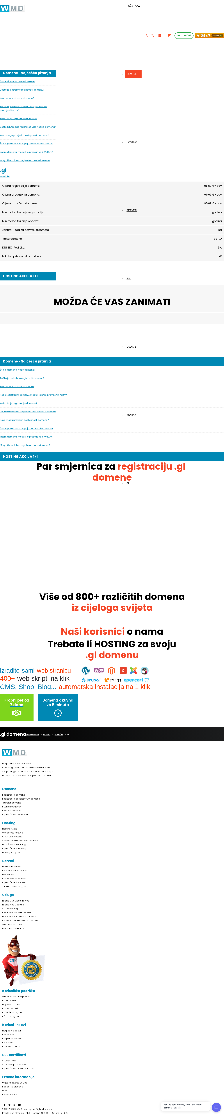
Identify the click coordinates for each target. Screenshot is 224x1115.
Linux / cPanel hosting (14, 844)
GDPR (5, 1090)
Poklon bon (8, 1034)
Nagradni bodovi (11, 1030)
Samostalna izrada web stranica (20, 840)
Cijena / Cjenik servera (14, 882)
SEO (66, 1113)
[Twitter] (9, 1105)
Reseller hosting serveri (14, 870)
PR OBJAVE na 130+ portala (16, 912)
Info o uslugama (11, 1016)
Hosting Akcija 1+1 (11, 852)
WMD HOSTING (32, 734)
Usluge (131, 346)
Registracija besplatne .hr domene (21, 798)
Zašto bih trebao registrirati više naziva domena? (28, 126)
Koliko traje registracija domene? (18, 118)
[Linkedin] (14, 1105)
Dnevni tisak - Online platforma (19, 916)
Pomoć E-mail (10, 1008)
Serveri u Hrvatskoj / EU (14, 886)
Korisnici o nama (11, 1046)
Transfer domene (11, 802)
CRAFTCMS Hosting (12, 836)
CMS (28, 1113)
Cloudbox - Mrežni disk (14, 878)
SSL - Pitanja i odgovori (14, 1064)
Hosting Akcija (9, 828)
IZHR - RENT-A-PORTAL (13, 928)
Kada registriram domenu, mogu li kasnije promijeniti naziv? (23, 108)
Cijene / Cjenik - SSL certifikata (18, 1068)
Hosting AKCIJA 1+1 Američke (47, 1113)
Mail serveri (8, 874)
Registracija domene (13, 794)
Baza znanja (9, 1000)
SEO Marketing (10, 908)
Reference (7, 1042)
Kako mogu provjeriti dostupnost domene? (24, 135)
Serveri (131, 210)
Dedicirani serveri (11, 866)
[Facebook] (4, 1105)
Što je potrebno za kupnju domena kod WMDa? (26, 143)
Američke (5, 176)
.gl (3, 170)
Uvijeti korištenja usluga (14, 1082)
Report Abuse (9, 1094)
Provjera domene (11, 810)
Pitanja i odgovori (11, 806)
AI (127, 483)
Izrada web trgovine (13, 904)
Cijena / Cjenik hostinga (15, 848)
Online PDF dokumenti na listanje (20, 920)
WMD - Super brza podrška (16, 996)
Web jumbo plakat (12, 924)
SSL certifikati (9, 1060)
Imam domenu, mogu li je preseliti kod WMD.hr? (26, 152)
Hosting (131, 142)
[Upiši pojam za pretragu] (146, 36)
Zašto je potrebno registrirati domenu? (22, 89)
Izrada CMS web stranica (15, 900)
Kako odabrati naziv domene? (17, 98)
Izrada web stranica (13, 1113)
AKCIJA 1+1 (184, 35)
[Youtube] (19, 1105)
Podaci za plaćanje (12, 1086)
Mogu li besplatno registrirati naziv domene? (25, 160)
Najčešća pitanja (11, 1004)
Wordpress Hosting (12, 832)
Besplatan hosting (12, 1038)
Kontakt (132, 415)
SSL (128, 278)
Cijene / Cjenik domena (15, 814)
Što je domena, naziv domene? (17, 81)
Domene (131, 74)
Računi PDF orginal (12, 1012)
